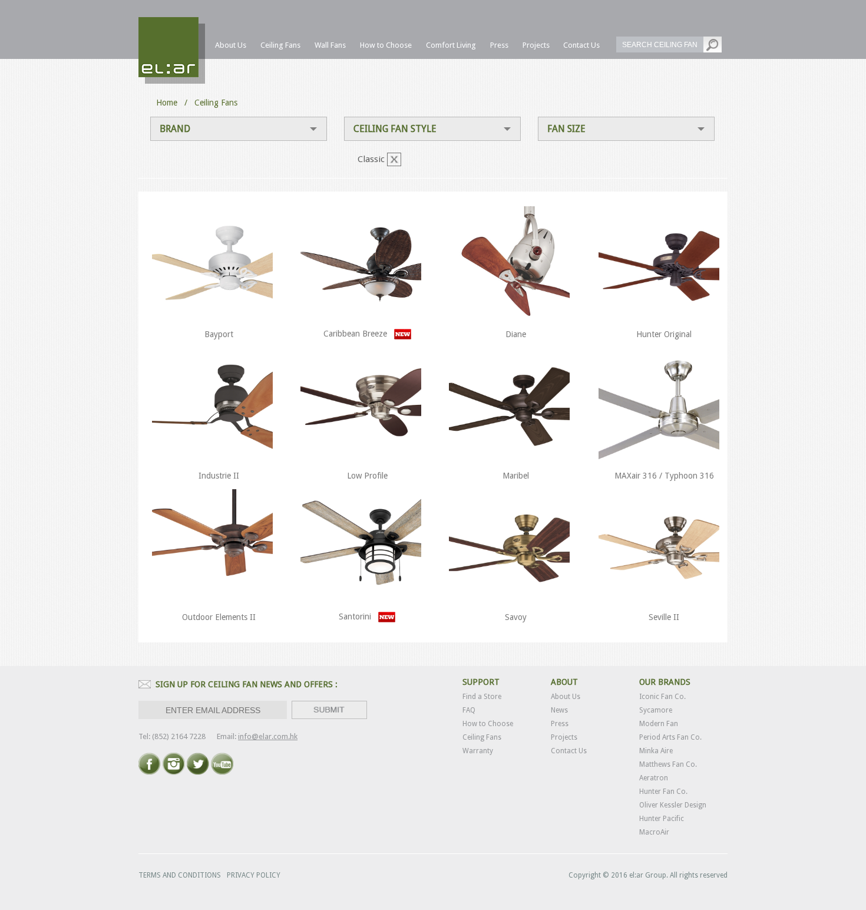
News (559, 710)
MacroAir (654, 832)
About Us (565, 697)
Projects (564, 737)
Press (559, 724)
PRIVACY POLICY (253, 875)
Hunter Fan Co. (663, 791)
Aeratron (653, 778)
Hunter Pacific (661, 819)
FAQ (468, 710)
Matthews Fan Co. (668, 764)
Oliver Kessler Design (672, 805)
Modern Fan (658, 724)
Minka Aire (656, 751)
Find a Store (481, 697)
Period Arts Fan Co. (670, 737)
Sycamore (655, 710)
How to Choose (487, 724)
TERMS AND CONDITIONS (179, 875)
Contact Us (569, 751)
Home (166, 102)
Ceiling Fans (481, 737)
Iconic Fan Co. (662, 697)
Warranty (477, 751)
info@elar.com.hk (268, 736)
